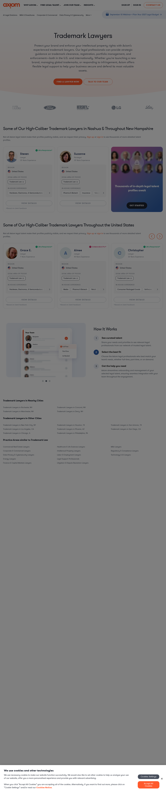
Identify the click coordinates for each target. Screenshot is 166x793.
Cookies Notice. (44, 787)
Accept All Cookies (148, 784)
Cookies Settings (148, 776)
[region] (83, 779)
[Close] (162, 779)
